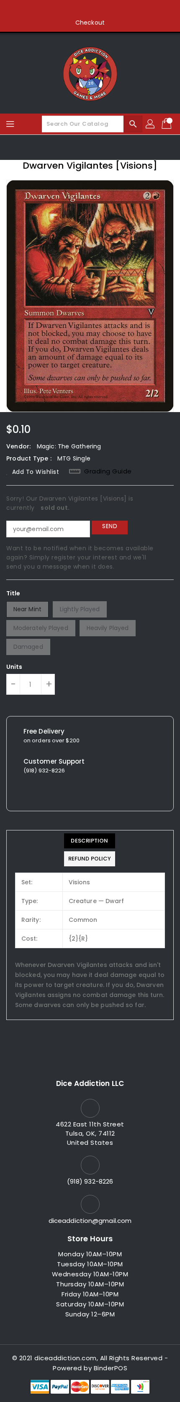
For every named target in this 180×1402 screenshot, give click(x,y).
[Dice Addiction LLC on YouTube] (106, 9)
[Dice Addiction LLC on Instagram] (90, 9)
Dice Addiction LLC (90, 1083)
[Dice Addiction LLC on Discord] (122, 9)
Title (13, 593)
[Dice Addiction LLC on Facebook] (58, 9)
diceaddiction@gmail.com (90, 1220)
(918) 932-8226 (90, 1181)
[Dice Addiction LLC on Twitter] (74, 9)
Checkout (90, 22)
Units (14, 667)
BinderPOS (111, 1368)
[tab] (89, 840)
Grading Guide (108, 471)
